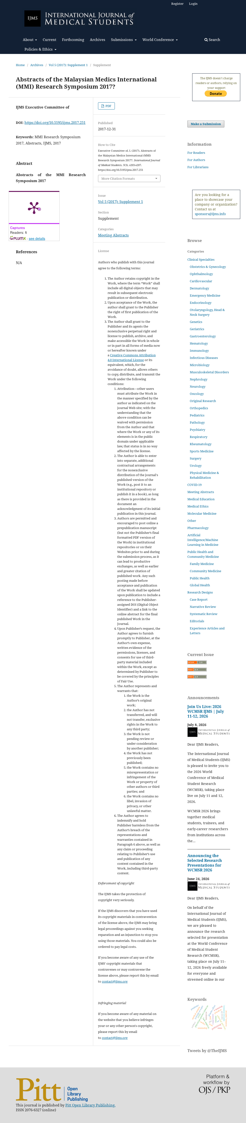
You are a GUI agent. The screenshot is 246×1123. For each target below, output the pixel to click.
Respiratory (198, 437)
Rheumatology (200, 444)
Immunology (199, 350)
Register (177, 3)
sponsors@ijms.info (210, 214)
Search (214, 39)
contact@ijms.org (115, 981)
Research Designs (200, 592)
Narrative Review (203, 607)
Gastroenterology (203, 336)
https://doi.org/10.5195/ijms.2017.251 (55, 122)
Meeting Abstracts (113, 235)
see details (37, 238)
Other (191, 520)
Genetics (196, 322)
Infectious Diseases (204, 358)
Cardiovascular (201, 281)
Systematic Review (203, 614)
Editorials (197, 621)
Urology (196, 465)
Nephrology (198, 379)
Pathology (197, 422)
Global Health (200, 585)
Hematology (199, 343)
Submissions (122, 39)
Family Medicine (202, 564)
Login (193, 3)
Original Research (203, 401)
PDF (108, 106)
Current (49, 39)
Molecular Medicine (201, 513)
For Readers (196, 152)
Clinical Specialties (201, 259)
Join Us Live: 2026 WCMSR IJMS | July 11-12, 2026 (205, 711)
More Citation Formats (118, 178)
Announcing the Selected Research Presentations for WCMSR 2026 (204, 863)
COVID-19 (194, 485)
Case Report (199, 599)
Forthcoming (73, 39)
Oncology (197, 394)
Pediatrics (197, 415)
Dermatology (199, 288)
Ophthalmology (201, 274)
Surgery (195, 458)
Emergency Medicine (205, 295)
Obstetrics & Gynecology (208, 267)
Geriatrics (197, 329)
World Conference (158, 39)
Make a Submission (206, 124)
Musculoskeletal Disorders (209, 372)
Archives (97, 39)
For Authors (196, 160)
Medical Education (201, 499)
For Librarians (198, 167)
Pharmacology (198, 528)
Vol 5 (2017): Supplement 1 (68, 65)
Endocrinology (200, 302)
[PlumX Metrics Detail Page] (34, 207)
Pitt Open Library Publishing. (90, 1105)
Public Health (199, 578)
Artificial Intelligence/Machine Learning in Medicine (202, 540)
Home (20, 65)
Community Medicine (205, 571)
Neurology (197, 386)
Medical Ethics (198, 506)
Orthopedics (199, 408)
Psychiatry (197, 429)
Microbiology (199, 365)
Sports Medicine (202, 451)
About (28, 39)
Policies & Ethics (39, 49)
